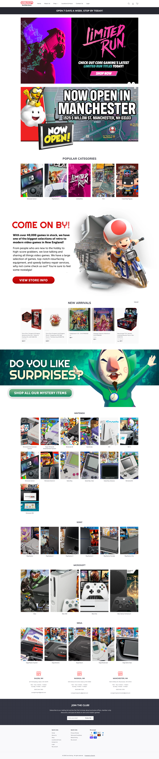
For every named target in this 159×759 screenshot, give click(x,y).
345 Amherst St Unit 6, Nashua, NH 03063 (79, 682)
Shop (55, 3)
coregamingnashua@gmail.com (79, 693)
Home (39, 3)
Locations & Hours (67, 3)
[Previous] (129, 83)
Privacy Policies (75, 733)
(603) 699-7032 (79, 689)
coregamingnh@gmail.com (38, 692)
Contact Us (79, 3)
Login (88, 3)
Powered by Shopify (90, 755)
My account (55, 746)
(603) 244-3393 (38, 689)
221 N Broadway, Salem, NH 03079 (38, 682)
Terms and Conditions (76, 735)
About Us (47, 3)
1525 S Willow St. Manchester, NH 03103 (120, 682)
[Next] (133, 83)
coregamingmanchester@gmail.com (120, 693)
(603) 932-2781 (120, 689)
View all (136, 302)
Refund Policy (74, 737)
